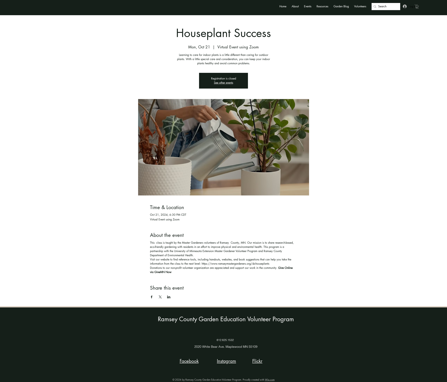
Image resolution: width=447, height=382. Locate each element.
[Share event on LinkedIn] (168, 297)
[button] (295, 6)
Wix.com (270, 379)
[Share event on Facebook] (151, 297)
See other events (223, 83)
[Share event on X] (160, 297)
